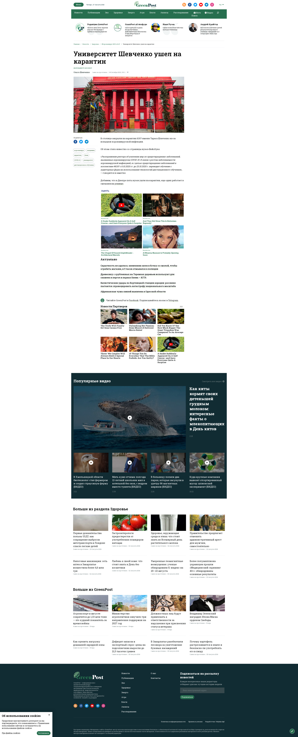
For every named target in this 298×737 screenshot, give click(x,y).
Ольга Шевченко (82, 72)
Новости (78, 12)
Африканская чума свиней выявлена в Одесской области (133, 291)
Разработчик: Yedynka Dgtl (214, 722)
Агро (142, 12)
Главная (77, 44)
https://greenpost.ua (197, 729)
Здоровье (118, 12)
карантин (77, 155)
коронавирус (79, 150)
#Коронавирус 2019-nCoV (111, 44)
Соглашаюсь (43, 733)
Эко (106, 12)
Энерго (131, 12)
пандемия (91, 150)
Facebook (134, 300)
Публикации (94, 12)
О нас (153, 673)
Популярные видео (92, 380)
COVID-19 (77, 160)
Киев (86, 155)
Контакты (156, 678)
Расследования (180, 12)
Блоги (152, 12)
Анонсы (164, 12)
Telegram (173, 300)
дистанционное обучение (84, 165)
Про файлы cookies (11, 733)
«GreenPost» (108, 729)
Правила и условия (195, 722)
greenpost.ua (109, 731)
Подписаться (187, 697)
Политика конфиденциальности (173, 722)
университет (88, 160)
